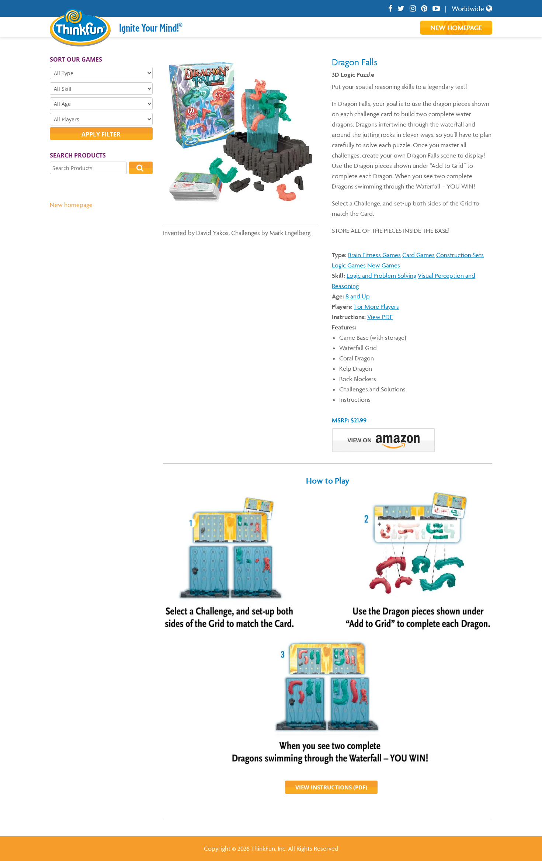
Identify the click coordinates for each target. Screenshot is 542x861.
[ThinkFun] (80, 41)
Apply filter (101, 134)
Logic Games (349, 265)
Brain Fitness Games (374, 255)
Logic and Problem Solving (381, 275)
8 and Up (357, 296)
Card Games (418, 255)
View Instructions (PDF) (331, 787)
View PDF (380, 317)
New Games (383, 265)
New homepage (71, 204)
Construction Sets (460, 255)
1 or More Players (376, 306)
